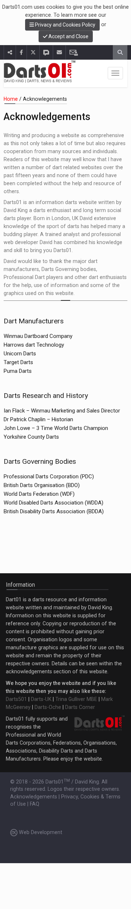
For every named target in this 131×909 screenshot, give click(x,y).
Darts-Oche (48, 707)
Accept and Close (67, 36)
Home (11, 99)
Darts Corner (80, 707)
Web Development (39, 832)
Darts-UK (41, 699)
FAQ (34, 804)
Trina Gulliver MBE (76, 699)
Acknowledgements (33, 797)
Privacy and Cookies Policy (64, 25)
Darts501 (16, 699)
